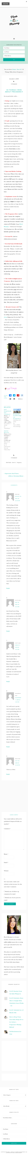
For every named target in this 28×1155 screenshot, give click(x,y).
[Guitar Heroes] (8, 440)
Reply (8, 588)
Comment (7, 828)
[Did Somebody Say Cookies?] (8, 419)
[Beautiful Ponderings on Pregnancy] (17, 411)
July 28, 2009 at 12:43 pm (17, 763)
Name (6, 854)
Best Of (14, 462)
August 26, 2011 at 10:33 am (18, 498)
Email (6, 862)
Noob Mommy (14, 20)
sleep (5, 317)
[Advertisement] (14, 798)
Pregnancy (19, 462)
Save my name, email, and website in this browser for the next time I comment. (13, 884)
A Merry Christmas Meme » (16, 476)
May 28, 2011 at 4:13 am (17, 604)
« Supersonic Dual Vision (11, 473)
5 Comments (14, 84)
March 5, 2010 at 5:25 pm (17, 647)
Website (6, 870)
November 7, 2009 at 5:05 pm (18, 699)
